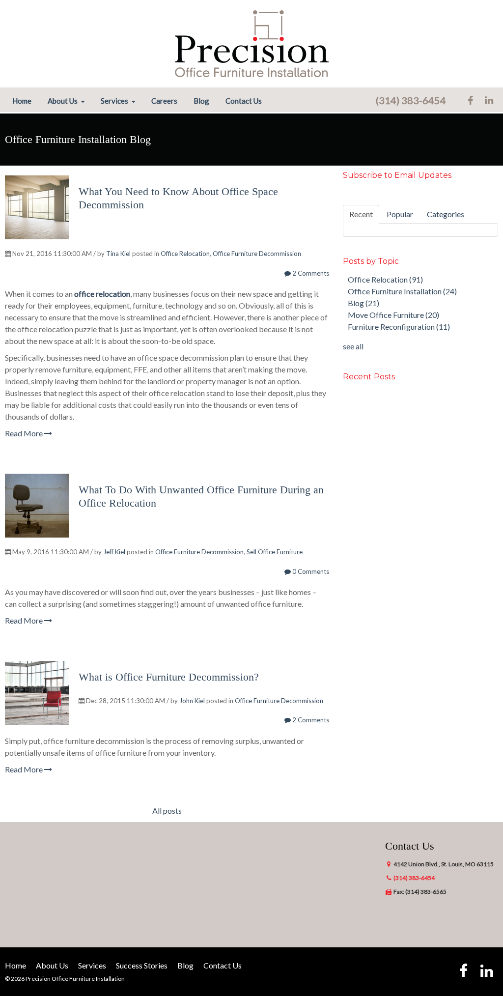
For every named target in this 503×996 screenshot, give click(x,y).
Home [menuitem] (21, 101)
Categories (445, 214)
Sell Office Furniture (275, 552)
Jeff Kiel (114, 552)
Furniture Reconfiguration (399, 326)
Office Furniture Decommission (257, 253)
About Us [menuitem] (63, 101)
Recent (361, 214)
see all (353, 346)
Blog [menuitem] (201, 101)
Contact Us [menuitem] (243, 101)
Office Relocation (185, 253)
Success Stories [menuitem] (142, 965)
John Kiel (192, 701)
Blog (363, 303)
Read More (24, 433)
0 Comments (310, 571)
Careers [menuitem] (164, 101)
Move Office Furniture (393, 314)
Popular (400, 214)
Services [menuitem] (114, 101)
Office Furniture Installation (402, 291)
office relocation (102, 293)
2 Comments (310, 273)
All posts (167, 810)
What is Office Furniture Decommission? (169, 677)
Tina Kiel (118, 253)
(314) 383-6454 (411, 100)
